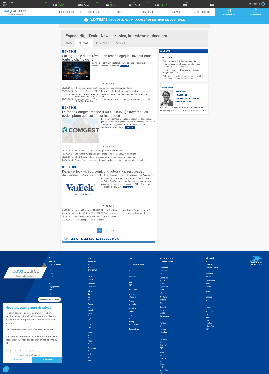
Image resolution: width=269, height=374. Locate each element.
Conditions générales (162, 269)
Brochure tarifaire (162, 298)
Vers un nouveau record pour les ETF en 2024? (95, 217)
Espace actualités (129, 295)
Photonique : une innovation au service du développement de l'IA (103, 88)
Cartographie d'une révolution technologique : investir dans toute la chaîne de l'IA (107, 57)
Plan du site (50, 297)
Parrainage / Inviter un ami (89, 354)
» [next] (117, 230)
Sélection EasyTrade (89, 285)
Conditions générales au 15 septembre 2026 (162, 284)
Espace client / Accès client (89, 338)
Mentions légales (208, 275)
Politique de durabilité (162, 342)
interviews (102, 43)
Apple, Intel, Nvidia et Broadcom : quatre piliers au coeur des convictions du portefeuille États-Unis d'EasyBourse (113, 100)
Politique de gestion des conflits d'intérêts (208, 319)
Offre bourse (89, 278)
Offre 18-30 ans (89, 295)
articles (84, 43)
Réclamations (129, 329)
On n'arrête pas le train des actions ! (90, 220)
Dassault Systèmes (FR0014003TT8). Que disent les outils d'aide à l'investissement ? (112, 210)
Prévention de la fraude (208, 284)
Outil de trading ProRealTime (129, 320)
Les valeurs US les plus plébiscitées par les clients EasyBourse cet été (105, 154)
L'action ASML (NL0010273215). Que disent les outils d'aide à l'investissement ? (110, 213)
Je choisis (17, 360)
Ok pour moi (47, 360)
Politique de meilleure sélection (162, 327)
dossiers (120, 43)
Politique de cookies (208, 304)
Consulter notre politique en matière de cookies (23, 351)
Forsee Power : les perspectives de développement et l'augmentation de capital (110, 160)
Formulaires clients (129, 310)
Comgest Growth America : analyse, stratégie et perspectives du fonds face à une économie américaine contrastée (111, 95)
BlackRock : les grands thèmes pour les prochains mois (99, 151)
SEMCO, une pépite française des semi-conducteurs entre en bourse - (105, 157)
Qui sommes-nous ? (50, 275)
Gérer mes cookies (208, 294)
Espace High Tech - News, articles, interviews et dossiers (116, 35)
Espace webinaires (129, 302)
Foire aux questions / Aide (129, 276)
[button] (6, 369)
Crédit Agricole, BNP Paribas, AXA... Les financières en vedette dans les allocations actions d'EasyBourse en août (181, 64)
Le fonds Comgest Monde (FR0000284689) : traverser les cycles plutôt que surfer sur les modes (105, 114)
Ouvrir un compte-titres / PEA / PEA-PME (89, 316)
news (69, 43)
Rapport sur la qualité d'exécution (162, 311)
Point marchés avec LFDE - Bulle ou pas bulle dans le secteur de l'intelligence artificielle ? (113, 91)
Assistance (129, 290)
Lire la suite (124, 66)
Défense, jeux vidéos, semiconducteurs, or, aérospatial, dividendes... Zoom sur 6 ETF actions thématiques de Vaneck (108, 173)
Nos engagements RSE (50, 287)
